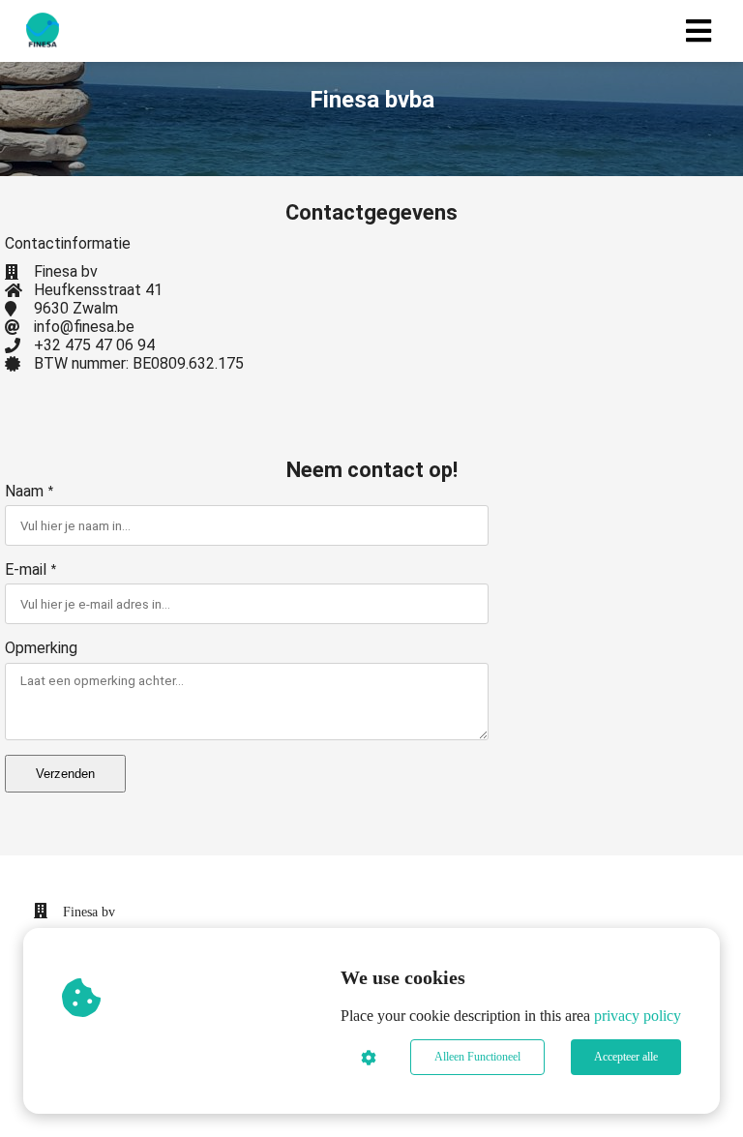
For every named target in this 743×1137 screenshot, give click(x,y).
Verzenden (65, 773)
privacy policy (637, 1015)
